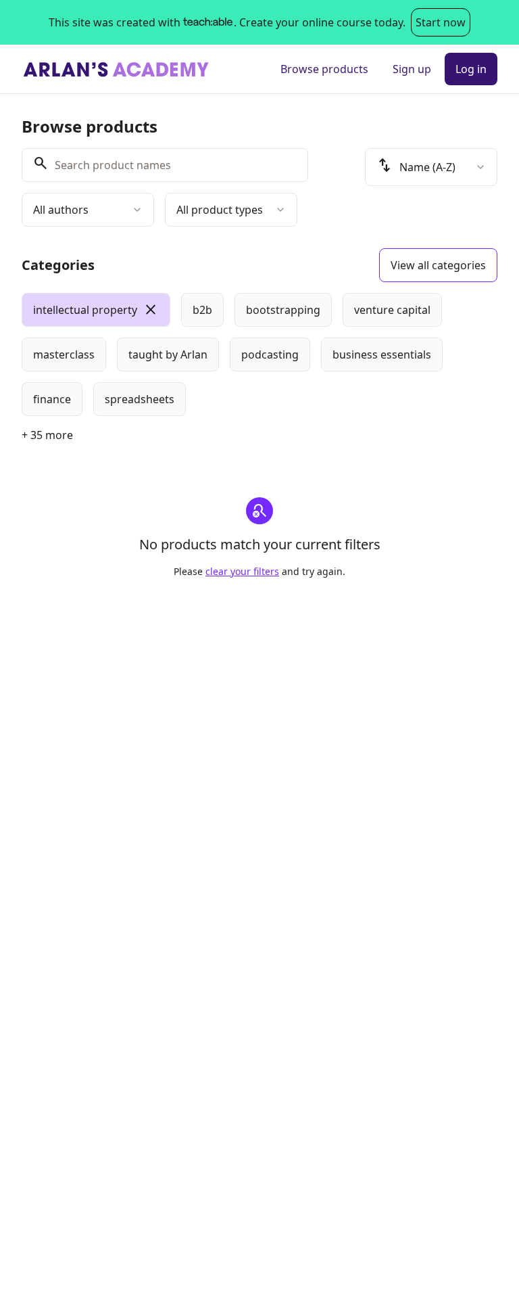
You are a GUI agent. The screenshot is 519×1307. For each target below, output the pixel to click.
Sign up (412, 69)
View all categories (438, 265)
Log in (471, 69)
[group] (259, 354)
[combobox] (88, 210)
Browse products (324, 69)
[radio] (96, 310)
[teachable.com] (207, 22)
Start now (441, 22)
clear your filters (242, 571)
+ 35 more (47, 435)
